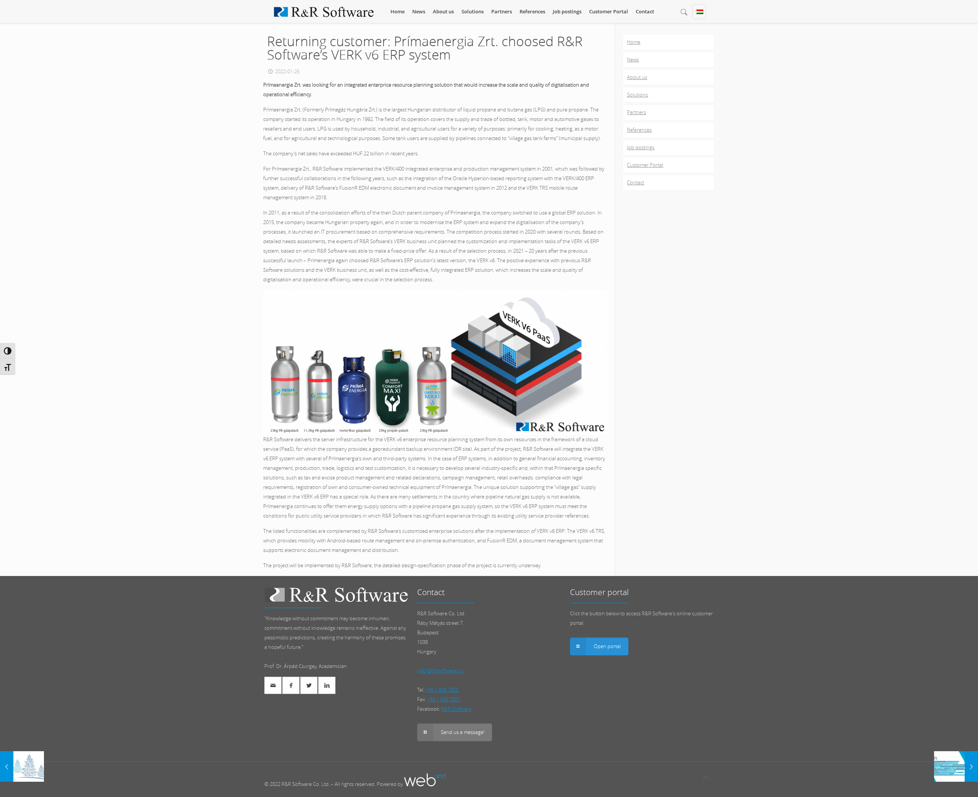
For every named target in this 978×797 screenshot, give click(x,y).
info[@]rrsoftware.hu (440, 670)
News (633, 59)
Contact (635, 182)
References (639, 129)
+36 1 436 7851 (443, 699)
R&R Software (456, 708)
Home (633, 42)
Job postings (640, 147)
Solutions (637, 94)
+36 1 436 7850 (442, 689)
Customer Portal (645, 164)
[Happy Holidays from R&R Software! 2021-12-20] (22, 766)
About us (637, 77)
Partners (636, 112)
